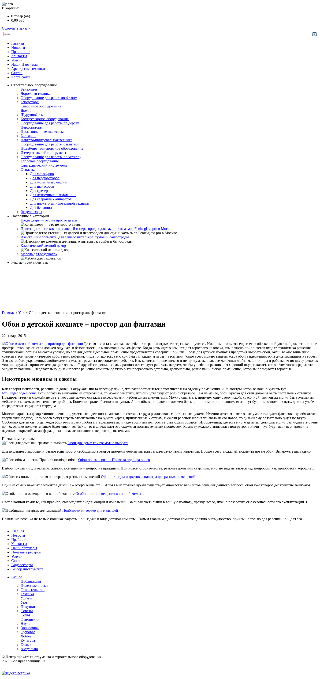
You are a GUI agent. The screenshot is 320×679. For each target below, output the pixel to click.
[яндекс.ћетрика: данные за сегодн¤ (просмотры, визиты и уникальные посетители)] (16, 673)
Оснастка (28, 170)
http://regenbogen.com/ (19, 393)
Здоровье (28, 632)
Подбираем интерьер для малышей (90, 510)
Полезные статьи (34, 585)
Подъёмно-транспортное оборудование (52, 148)
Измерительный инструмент (43, 153)
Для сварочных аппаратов (51, 199)
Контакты (19, 56)
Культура (28, 640)
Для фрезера (39, 191)
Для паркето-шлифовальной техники (59, 203)
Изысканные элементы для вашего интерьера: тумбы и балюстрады (75, 237)
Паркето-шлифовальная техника (46, 140)
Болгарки (28, 136)
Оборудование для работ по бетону (49, 98)
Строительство (33, 590)
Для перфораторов (45, 178)
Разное (16, 577)
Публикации (31, 581)
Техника (27, 594)
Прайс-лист (20, 52)
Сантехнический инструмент (44, 165)
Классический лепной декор (43, 246)
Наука (25, 624)
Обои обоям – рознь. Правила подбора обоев (114, 460)
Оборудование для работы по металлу (51, 157)
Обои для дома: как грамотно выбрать (97, 443)
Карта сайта (20, 77)
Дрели (26, 110)
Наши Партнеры (24, 64)
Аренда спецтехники (28, 69)
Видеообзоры (31, 212)
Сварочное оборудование (41, 106)
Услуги (16, 60)
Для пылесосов (42, 186)
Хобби (26, 636)
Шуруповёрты (32, 115)
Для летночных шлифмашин (53, 195)
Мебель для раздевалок (39, 254)
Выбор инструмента (27, 569)
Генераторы (30, 102)
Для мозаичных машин (48, 182)
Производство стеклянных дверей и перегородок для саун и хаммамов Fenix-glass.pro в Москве (97, 229)
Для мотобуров (42, 174)
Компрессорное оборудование (45, 119)
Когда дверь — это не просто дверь (49, 220)
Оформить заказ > (16, 28)
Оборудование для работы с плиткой (50, 144)
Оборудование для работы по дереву (50, 123)
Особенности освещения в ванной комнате (109, 494)
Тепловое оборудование (40, 161)
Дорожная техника (36, 93)
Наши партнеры (24, 548)
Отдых (26, 645)
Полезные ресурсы (26, 552)
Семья (25, 615)
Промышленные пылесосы (42, 132)
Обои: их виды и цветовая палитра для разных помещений (148, 477)
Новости (18, 48)
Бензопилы (29, 89)
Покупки (28, 607)
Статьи (16, 73)
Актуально (29, 649)
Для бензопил (41, 208)
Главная (17, 43)
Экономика (30, 628)
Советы (27, 611)
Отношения (30, 619)
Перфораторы (32, 127)
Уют (21, 313)
